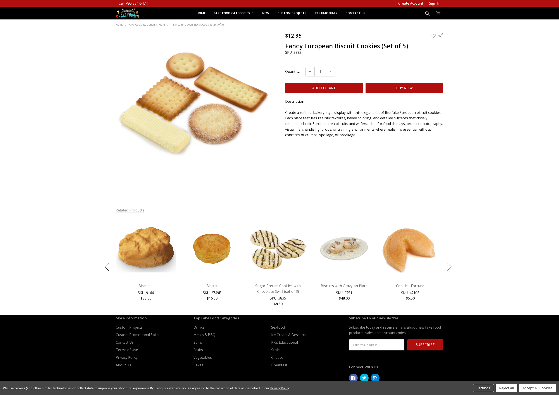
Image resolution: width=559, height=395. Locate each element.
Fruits (198, 349)
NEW (265, 13)
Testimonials (326, 13)
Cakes (198, 365)
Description (294, 101)
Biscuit (212, 285)
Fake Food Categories (232, 13)
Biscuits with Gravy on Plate (344, 285)
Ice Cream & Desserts (288, 334)
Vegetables (202, 357)
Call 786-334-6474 (133, 3)
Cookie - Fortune (410, 285)
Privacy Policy (127, 357)
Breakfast (279, 365)
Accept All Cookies (537, 388)
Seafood (278, 327)
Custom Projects (292, 13)
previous (106, 267)
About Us (123, 365)
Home (201, 13)
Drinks (198, 327)
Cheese (277, 357)
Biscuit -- (146, 285)
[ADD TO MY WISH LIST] (168, 234)
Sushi (275, 349)
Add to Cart (146, 257)
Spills (197, 342)
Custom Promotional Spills (137, 334)
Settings (483, 388)
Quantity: (292, 71)
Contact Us (355, 13)
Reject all (506, 388)
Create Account (410, 3)
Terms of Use (127, 349)
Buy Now (146, 268)
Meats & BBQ (204, 334)
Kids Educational (284, 342)
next (449, 267)
